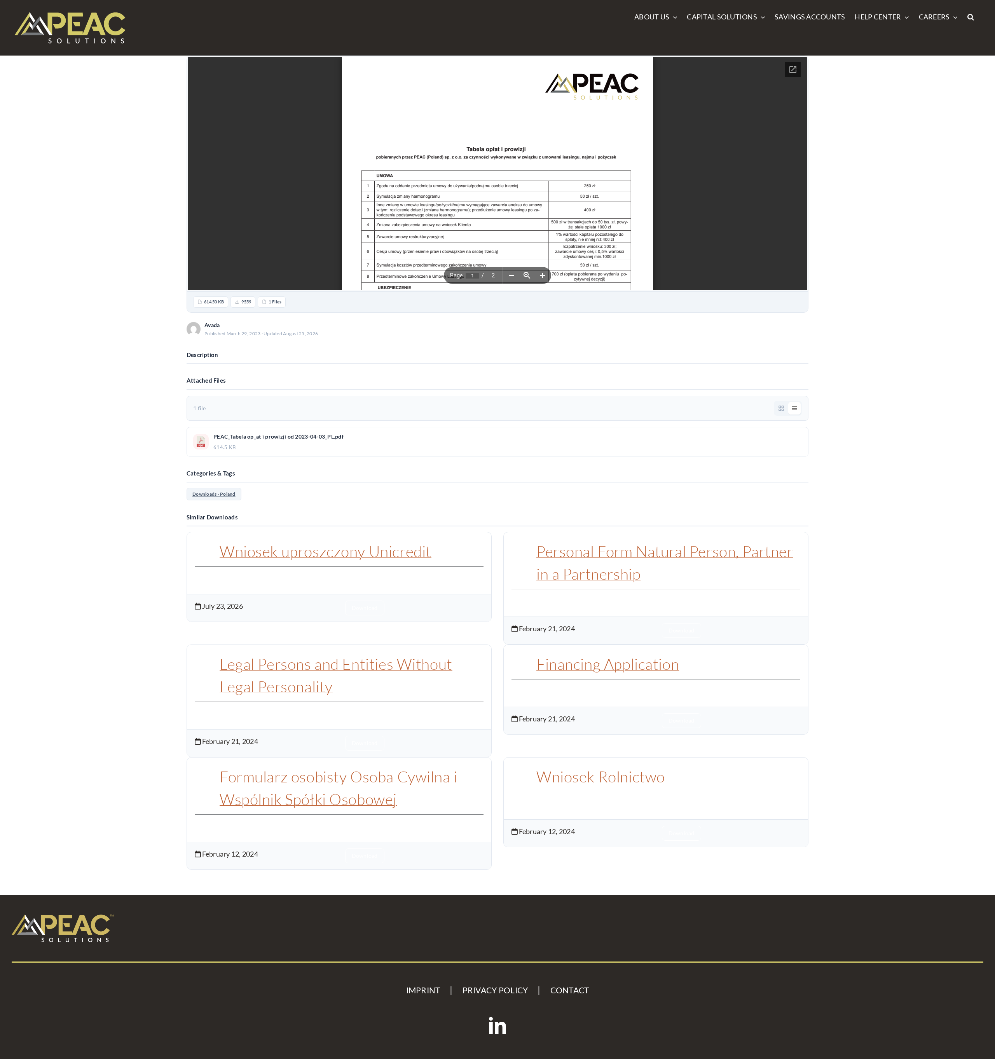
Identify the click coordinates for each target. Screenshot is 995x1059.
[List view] (794, 408)
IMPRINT (423, 990)
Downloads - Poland (214, 494)
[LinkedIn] (497, 1025)
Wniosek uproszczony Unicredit (325, 551)
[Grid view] (781, 408)
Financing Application (607, 664)
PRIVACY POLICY (495, 990)
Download (784, 329)
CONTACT (569, 990)
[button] (970, 16)
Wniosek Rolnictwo (600, 776)
